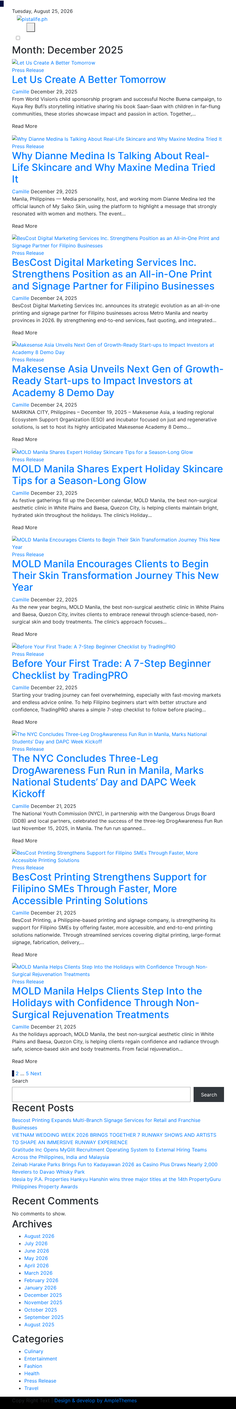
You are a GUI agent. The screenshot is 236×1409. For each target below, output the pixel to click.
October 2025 (40, 1310)
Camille (20, 92)
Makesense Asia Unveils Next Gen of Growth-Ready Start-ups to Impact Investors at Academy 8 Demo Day (118, 381)
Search (20, 1081)
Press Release (28, 70)
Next (35, 1073)
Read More (24, 126)
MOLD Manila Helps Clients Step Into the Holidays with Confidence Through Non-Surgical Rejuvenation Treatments (107, 1003)
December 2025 (43, 1295)
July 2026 (36, 1243)
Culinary (33, 1351)
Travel (31, 1388)
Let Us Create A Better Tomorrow (89, 79)
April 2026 (36, 1265)
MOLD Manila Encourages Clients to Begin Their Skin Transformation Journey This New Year (115, 575)
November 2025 (43, 1302)
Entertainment (40, 1359)
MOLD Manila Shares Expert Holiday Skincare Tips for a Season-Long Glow (117, 474)
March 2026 (38, 1273)
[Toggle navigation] (17, 27)
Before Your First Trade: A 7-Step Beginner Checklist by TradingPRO (111, 669)
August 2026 (39, 1236)
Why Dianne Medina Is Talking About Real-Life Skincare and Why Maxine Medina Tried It (113, 167)
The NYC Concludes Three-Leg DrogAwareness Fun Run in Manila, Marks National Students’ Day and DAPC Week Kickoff (108, 776)
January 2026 (40, 1288)
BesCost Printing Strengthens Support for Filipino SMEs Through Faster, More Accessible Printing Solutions (109, 889)
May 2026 (36, 1258)
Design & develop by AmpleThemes (95, 1400)
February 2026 (41, 1280)
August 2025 (39, 1324)
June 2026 (36, 1251)
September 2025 (44, 1317)
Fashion (33, 1366)
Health (31, 1373)
